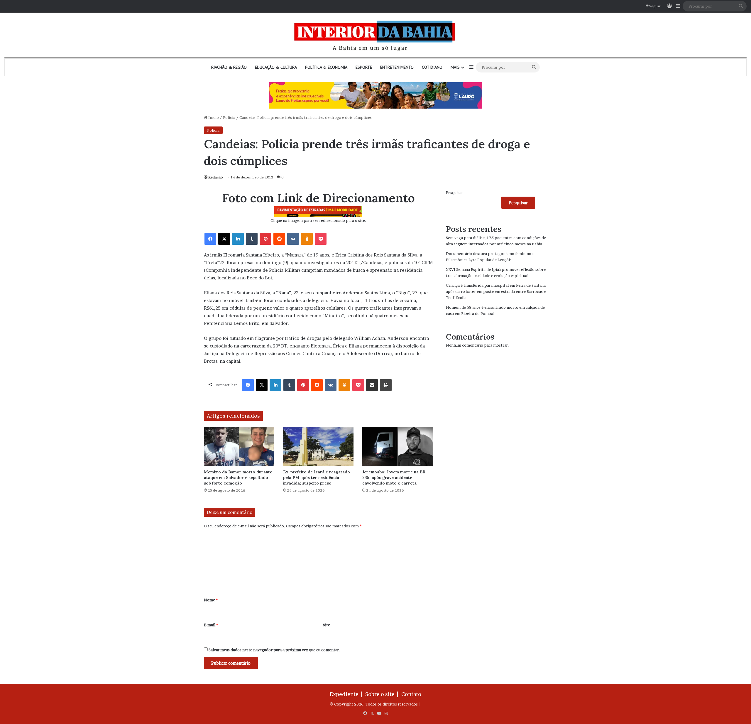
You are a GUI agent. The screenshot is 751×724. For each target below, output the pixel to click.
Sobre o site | (382, 694)
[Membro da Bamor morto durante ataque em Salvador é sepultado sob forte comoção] (239, 446)
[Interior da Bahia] (375, 35)
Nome (211, 600)
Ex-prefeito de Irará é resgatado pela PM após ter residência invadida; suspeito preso (316, 477)
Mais (455, 67)
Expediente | (347, 694)
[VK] (293, 239)
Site (326, 624)
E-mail (211, 624)
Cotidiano (432, 67)
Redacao (215, 177)
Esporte (364, 67)
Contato (411, 694)
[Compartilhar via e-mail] (372, 385)
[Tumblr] (252, 239)
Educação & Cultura (276, 67)
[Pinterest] (265, 239)
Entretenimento (397, 67)
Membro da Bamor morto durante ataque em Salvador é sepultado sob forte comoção (238, 477)
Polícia (229, 117)
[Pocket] (321, 239)
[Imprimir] (386, 385)
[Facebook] (210, 239)
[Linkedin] (238, 239)
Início (213, 117)
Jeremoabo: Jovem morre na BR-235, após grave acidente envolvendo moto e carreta (394, 477)
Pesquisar (454, 192)
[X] (224, 239)
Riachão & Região (229, 67)
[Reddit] (279, 239)
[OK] (307, 239)
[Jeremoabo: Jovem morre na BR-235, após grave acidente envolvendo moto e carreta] (397, 446)
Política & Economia (326, 67)
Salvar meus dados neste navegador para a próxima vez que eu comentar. (274, 649)
